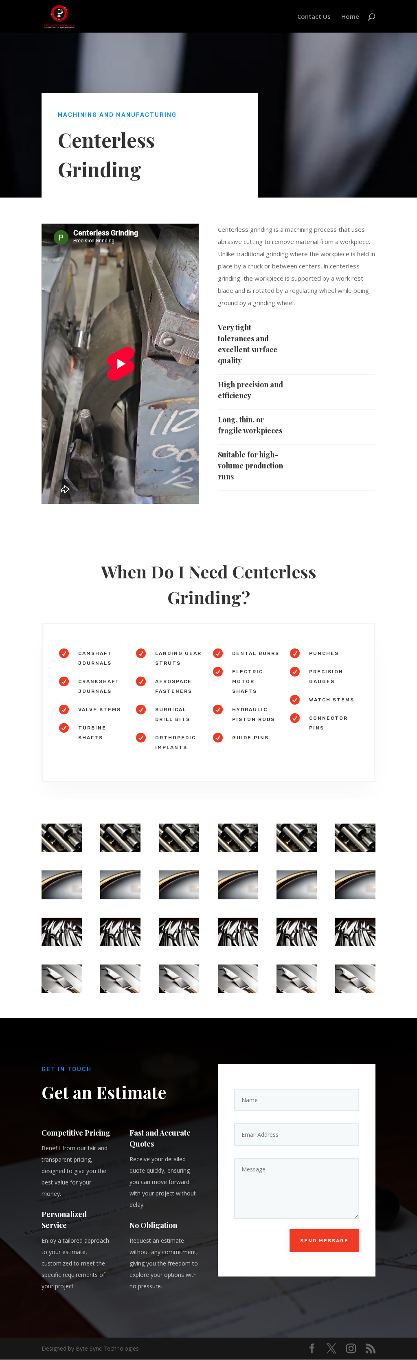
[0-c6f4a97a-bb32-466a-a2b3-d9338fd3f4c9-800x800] (62, 991)
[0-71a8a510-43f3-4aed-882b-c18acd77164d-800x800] (62, 850)
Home (350, 16)
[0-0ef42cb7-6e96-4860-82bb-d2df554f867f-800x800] (62, 944)
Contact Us (314, 16)
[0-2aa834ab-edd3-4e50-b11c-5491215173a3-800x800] (62, 897)
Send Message (324, 1241)
